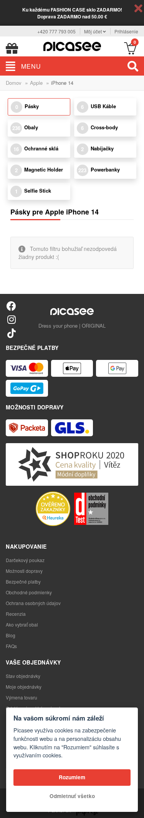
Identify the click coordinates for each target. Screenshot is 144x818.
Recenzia (16, 613)
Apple (36, 82)
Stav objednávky (23, 676)
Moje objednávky (23, 686)
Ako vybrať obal (22, 624)
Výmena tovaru (21, 697)
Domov (14, 82)
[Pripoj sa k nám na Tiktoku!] (11, 333)
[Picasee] (72, 45)
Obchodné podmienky (29, 592)
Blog (10, 635)
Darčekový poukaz (25, 560)
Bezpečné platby (23, 581)
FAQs (11, 646)
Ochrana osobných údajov (33, 603)
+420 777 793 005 (56, 31)
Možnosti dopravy (24, 570)
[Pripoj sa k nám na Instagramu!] (11, 319)
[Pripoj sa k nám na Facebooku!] (11, 305)
